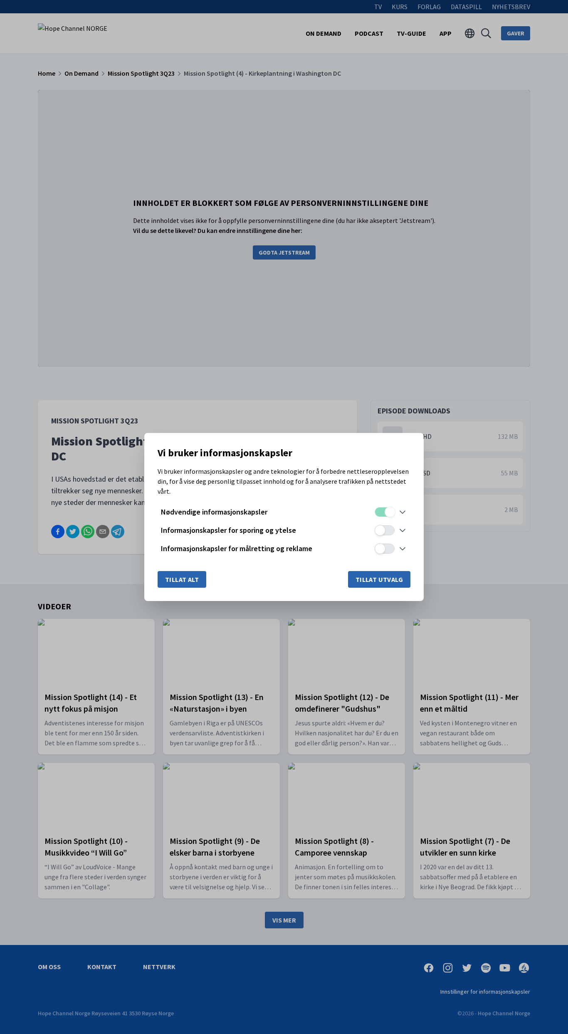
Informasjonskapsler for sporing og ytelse (228, 530)
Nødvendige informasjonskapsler (214, 512)
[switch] (385, 512)
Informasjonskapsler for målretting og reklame (236, 548)
